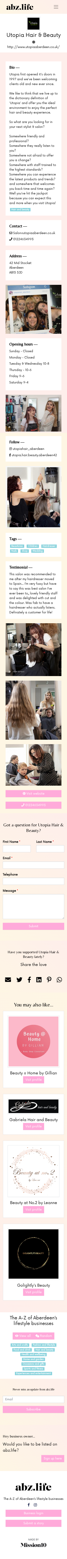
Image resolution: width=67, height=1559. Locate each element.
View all (24, 1336)
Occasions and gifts (33, 1364)
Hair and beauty (20, 209)
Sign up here (53, 1458)
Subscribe (33, 1409)
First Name (10, 842)
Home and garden (33, 1359)
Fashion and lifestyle (44, 1345)
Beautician (17, 546)
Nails (14, 551)
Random (45, 1336)
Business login (33, 1513)
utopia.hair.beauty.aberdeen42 (34, 455)
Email (6, 858)
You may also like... (33, 1005)
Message (9, 891)
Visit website (34, 793)
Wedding (38, 551)
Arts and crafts (20, 1345)
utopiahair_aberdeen (28, 449)
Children (33, 546)
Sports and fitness (33, 1368)
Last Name (44, 842)
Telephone (10, 874)
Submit (33, 926)
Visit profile (33, 1080)
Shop (25, 551)
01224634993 (23, 239)
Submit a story (33, 1523)
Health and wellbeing (33, 1354)
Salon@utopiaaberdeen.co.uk (33, 233)
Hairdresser (49, 546)
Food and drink (22, 1349)
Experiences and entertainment (33, 1373)
